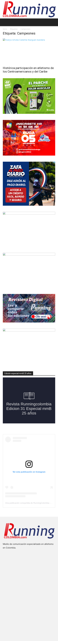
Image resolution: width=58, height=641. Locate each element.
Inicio (5, 29)
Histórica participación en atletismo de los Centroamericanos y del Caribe (28, 69)
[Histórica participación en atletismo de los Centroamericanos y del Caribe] (29, 51)
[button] (4, 22)
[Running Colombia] (29, 9)
